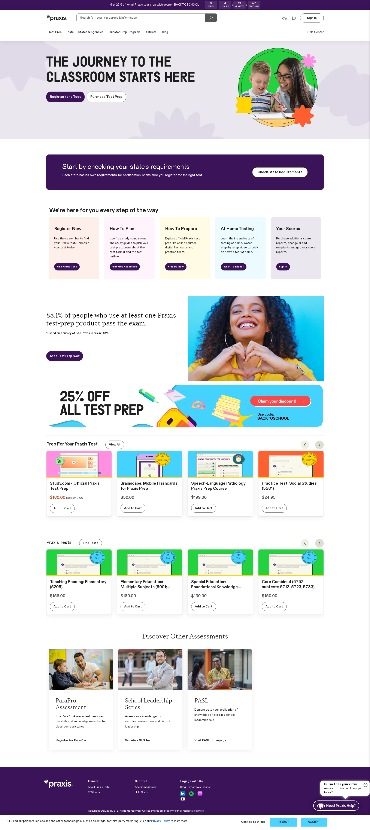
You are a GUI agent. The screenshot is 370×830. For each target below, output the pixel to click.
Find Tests (90, 543)
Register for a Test (65, 97)
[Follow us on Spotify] (191, 793)
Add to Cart (62, 508)
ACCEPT (314, 822)
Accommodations (145, 787)
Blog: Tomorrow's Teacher (195, 787)
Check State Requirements (280, 172)
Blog (165, 32)
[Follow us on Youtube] (182, 799)
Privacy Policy (160, 821)
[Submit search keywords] (211, 17)
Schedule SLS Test (138, 740)
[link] (79, 473)
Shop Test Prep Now (64, 356)
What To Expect (234, 267)
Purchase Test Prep (106, 97)
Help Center (315, 32)
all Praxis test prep (143, 4)
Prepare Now (176, 267)
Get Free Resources (124, 267)
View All (115, 444)
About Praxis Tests (98, 787)
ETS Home (94, 792)
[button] (289, 18)
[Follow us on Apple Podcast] (200, 793)
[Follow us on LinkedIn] (182, 793)
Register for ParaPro (71, 740)
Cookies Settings (253, 822)
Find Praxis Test (67, 267)
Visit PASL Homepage (210, 740)
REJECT (283, 822)
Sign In (283, 267)
